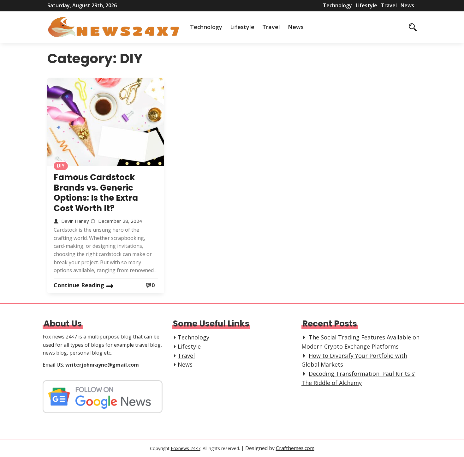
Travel (389, 5)
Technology (337, 5)
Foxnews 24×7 (185, 448)
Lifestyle (366, 5)
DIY (61, 165)
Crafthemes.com (295, 448)
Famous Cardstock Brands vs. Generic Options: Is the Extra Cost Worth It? (96, 193)
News (407, 5)
